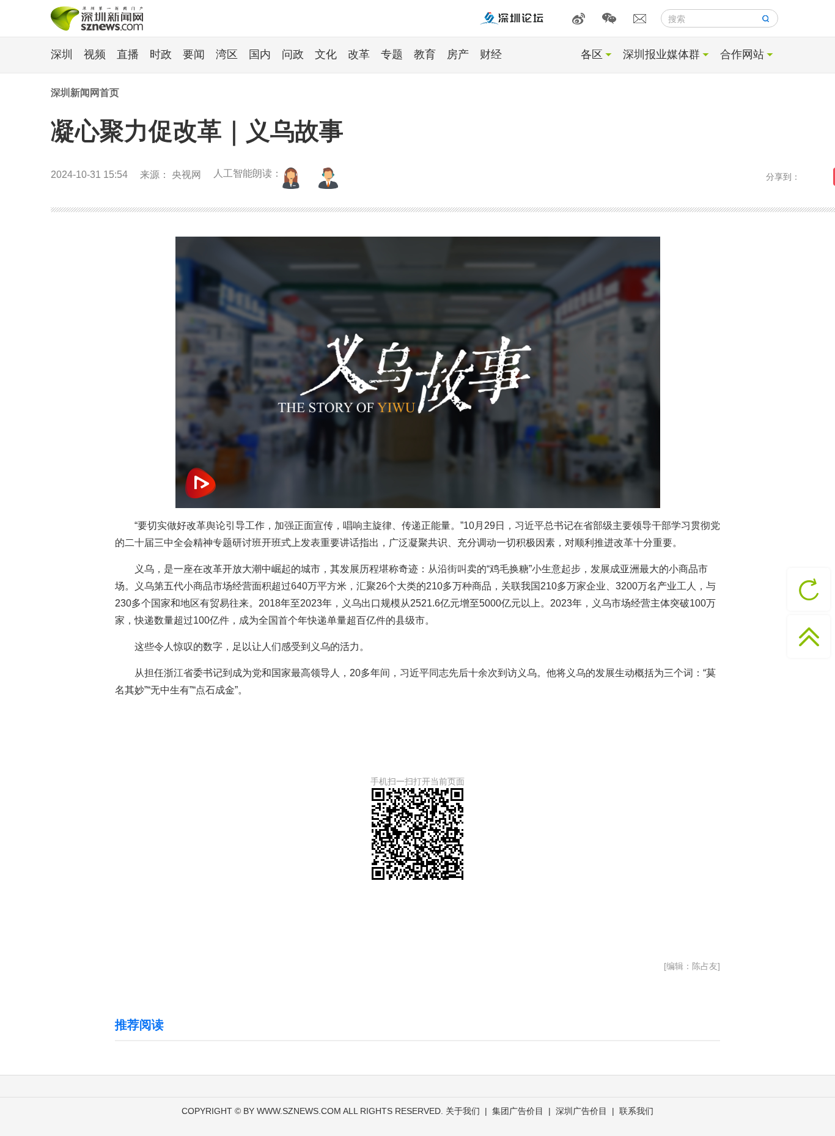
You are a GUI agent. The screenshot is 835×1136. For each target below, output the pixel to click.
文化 (326, 54)
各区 (592, 54)
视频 (95, 54)
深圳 (62, 54)
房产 (458, 54)
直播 (128, 54)
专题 (392, 54)
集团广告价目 (517, 1111)
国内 (260, 54)
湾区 (227, 54)
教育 (425, 54)
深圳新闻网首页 (85, 92)
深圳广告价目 (581, 1111)
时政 (161, 54)
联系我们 (636, 1111)
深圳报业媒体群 (661, 54)
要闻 (194, 54)
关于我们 (463, 1111)
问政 (293, 54)
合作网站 (742, 54)
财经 (491, 54)
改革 (359, 54)
